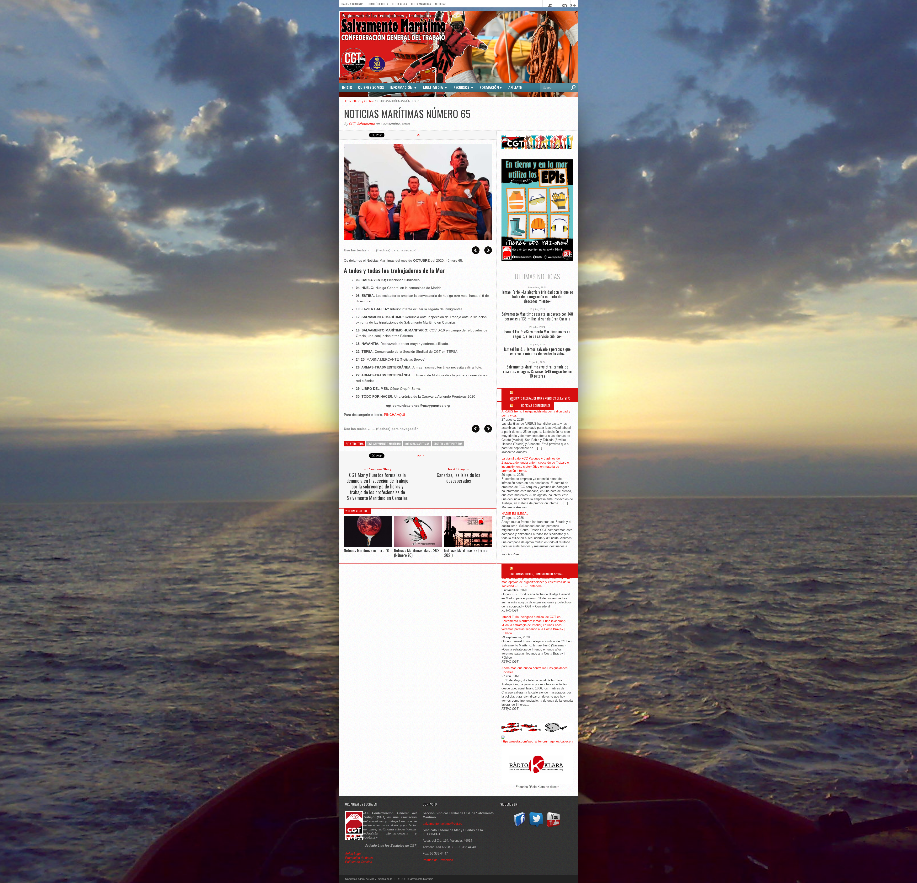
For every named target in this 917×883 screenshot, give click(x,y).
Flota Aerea (399, 3)
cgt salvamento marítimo (384, 444)
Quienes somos (371, 87)
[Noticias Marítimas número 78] (368, 546)
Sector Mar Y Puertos (448, 444)
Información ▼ (403, 87)
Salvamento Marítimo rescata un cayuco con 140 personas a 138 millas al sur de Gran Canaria (537, 316)
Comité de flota (378, 3)
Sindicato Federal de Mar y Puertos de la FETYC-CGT (540, 399)
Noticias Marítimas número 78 (366, 550)
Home (348, 101)
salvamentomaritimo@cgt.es (442, 823)
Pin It (420, 135)
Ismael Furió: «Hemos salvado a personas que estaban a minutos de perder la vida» (537, 351)
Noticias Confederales (535, 405)
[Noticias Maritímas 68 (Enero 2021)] (468, 546)
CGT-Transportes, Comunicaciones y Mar (536, 574)
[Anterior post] (476, 250)
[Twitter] (536, 827)
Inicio (347, 87)
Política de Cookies (358, 862)
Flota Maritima (421, 3)
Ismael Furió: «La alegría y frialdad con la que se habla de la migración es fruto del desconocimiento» (537, 297)
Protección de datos (359, 858)
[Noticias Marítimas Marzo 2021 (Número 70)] (418, 546)
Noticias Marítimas (417, 444)
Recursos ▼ (463, 87)
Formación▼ (491, 87)
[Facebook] (519, 827)
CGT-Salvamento (362, 123)
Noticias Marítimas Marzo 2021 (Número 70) (417, 552)
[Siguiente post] (488, 250)
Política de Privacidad (438, 860)
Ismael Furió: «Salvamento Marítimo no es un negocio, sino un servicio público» (537, 334)
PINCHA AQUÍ (394, 415)
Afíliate (515, 87)
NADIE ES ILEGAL (514, 513)
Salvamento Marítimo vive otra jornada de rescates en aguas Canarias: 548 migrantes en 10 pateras (537, 372)
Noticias (440, 3)
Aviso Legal (353, 854)
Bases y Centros (352, 3)
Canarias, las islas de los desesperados (458, 477)
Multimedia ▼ (435, 87)
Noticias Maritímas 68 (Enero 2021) (465, 552)
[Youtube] (553, 827)
